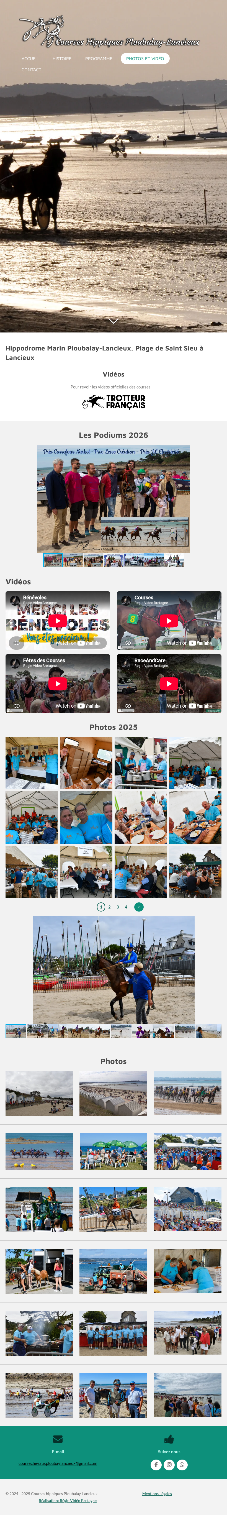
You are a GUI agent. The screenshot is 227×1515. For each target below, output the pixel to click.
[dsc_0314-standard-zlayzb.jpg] (195, 872)
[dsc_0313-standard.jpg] (141, 872)
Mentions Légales (157, 1493)
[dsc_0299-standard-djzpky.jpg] (31, 763)
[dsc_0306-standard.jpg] (86, 817)
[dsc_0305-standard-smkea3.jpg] (31, 817)
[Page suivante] (139, 907)
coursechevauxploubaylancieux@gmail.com (58, 1463)
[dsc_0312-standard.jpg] (86, 872)
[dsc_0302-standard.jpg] (86, 763)
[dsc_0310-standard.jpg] (195, 817)
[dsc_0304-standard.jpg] (195, 763)
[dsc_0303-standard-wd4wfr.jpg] (141, 763)
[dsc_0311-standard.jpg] (31, 872)
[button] (216, 449)
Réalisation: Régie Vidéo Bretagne (68, 1500)
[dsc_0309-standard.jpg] (141, 817)
